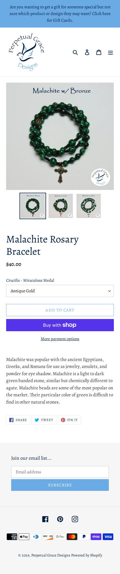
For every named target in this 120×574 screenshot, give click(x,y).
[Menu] (110, 52)
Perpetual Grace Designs (50, 555)
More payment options (60, 339)
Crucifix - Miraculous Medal (30, 280)
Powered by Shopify (86, 555)
